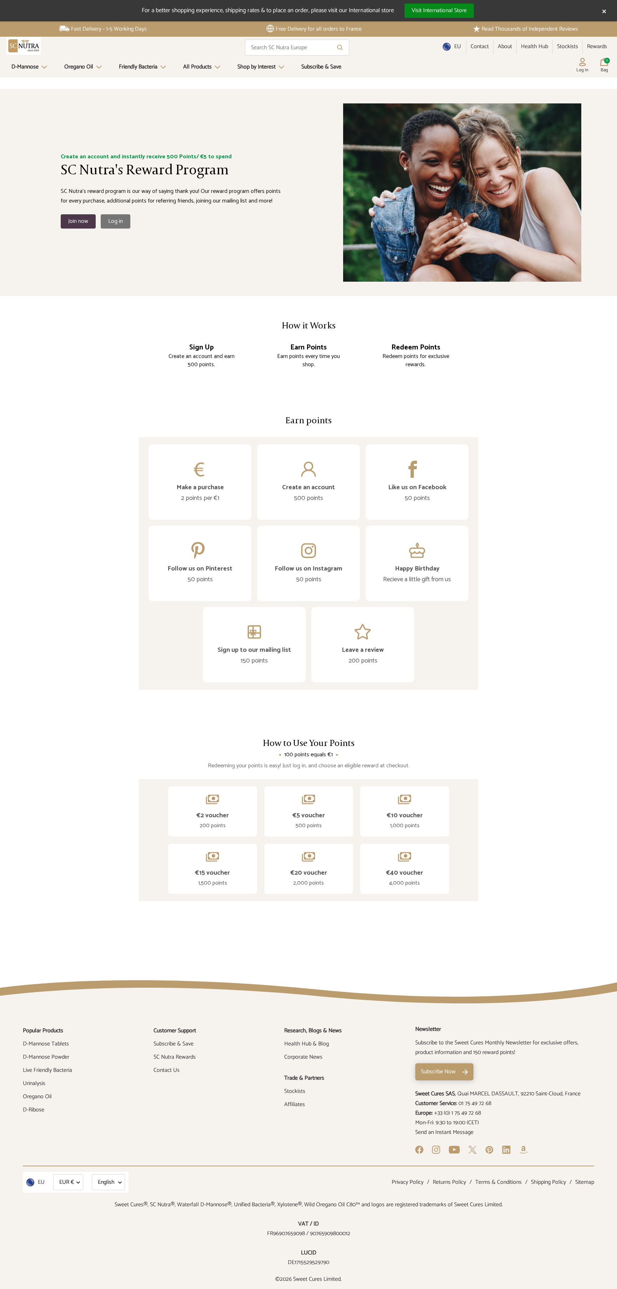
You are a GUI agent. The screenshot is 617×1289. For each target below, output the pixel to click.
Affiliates (294, 1104)
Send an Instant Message (444, 1132)
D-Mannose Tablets (46, 1044)
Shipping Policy (548, 1182)
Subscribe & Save (321, 67)
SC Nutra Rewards (175, 1057)
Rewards (597, 46)
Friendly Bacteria (138, 67)
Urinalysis (34, 1083)
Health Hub (534, 46)
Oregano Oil (78, 67)
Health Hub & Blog (306, 1044)
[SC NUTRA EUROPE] (23, 46)
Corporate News (303, 1057)
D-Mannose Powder (46, 1057)
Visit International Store (439, 10)
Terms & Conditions (498, 1182)
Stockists (567, 46)
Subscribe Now (438, 1071)
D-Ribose (33, 1110)
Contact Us (167, 1070)
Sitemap (584, 1182)
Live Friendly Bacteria (47, 1070)
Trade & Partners (304, 1078)
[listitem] (200, 482)
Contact (480, 46)
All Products (197, 67)
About (505, 46)
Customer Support (175, 1030)
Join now (78, 221)
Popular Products (43, 1030)
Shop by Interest (256, 67)
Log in (115, 221)
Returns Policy (449, 1182)
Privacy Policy (407, 1182)
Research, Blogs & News (313, 1030)
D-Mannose (25, 67)
